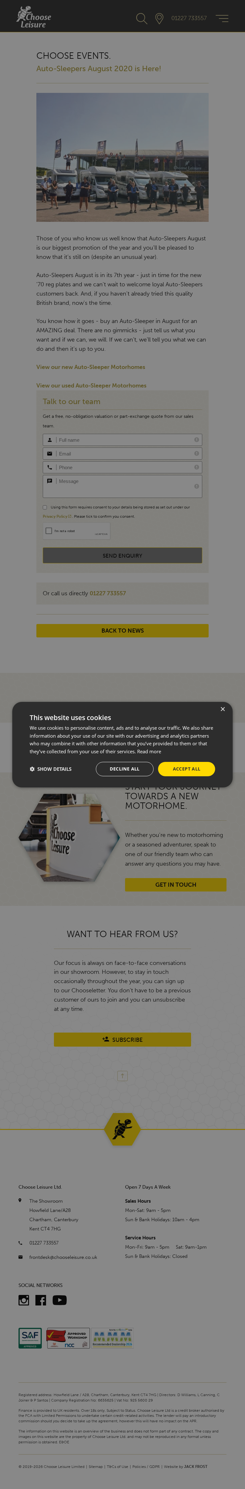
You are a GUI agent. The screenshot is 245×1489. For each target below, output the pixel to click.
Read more (149, 751)
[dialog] (122, 744)
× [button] (222, 709)
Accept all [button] (187, 769)
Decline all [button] (124, 769)
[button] (50, 769)
